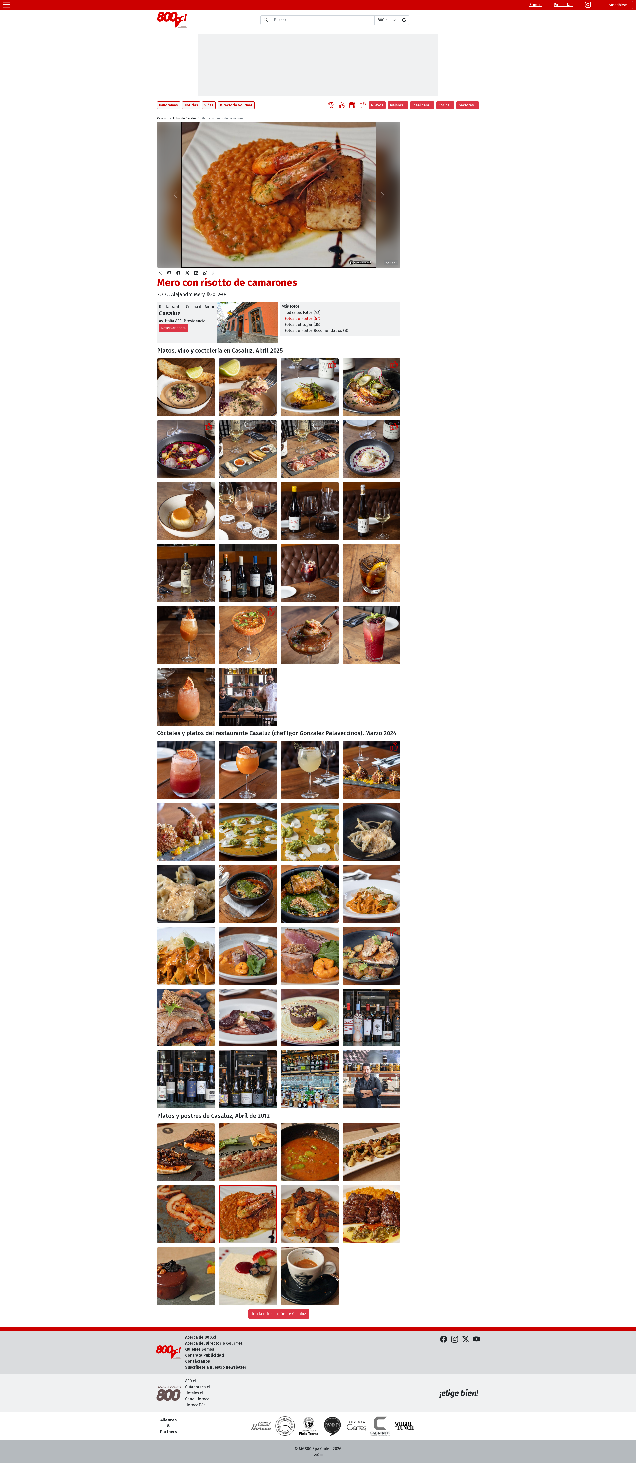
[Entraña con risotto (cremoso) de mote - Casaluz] (371, 1214)
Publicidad (563, 4)
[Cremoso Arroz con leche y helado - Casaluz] (371, 449)
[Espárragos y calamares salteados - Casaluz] (371, 1152)
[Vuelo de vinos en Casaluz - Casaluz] (248, 511)
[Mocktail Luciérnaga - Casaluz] (371, 635)
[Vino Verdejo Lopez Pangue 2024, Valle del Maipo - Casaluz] (186, 573)
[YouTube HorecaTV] (476, 1339)
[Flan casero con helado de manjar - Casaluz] (186, 511)
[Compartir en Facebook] (178, 273)
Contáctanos (197, 1361)
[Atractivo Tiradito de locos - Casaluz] (248, 832)
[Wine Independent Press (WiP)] (333, 1426)
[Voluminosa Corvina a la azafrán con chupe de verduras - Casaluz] (310, 387)
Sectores (466, 105)
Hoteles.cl (194, 1393)
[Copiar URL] (214, 273)
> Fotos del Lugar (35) (301, 324)
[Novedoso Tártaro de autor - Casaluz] (186, 387)
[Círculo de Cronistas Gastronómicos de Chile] (285, 1426)
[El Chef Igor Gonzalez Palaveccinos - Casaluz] (371, 1079)
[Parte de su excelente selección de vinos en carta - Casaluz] (371, 1017)
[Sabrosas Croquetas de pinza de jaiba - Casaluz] (371, 770)
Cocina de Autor (200, 306)
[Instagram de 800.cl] (454, 1339)
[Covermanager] (380, 1426)
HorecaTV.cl (195, 1405)
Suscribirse (618, 5)
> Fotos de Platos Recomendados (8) (315, 330)
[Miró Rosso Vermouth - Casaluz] (371, 573)
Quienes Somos (199, 1349)
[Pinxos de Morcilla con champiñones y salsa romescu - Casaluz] (186, 1152)
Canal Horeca (197, 1399)
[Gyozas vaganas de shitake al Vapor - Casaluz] (371, 832)
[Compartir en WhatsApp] (205, 273)
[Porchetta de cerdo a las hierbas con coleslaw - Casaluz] (371, 387)
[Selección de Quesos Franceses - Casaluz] (248, 449)
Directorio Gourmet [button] (236, 105)
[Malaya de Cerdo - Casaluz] (186, 1214)
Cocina (443, 105)
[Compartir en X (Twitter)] (187, 273)
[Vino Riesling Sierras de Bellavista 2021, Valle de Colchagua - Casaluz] (371, 511)
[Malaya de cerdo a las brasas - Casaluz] (371, 956)
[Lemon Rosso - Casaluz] (186, 635)
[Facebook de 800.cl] (443, 1339)
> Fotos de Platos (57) (301, 318)
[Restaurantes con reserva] (362, 105)
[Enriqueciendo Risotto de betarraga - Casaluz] (186, 449)
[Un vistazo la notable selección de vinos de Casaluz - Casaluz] (248, 573)
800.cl (190, 1381)
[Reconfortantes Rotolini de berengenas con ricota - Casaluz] (248, 894)
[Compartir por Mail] (169, 273)
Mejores (396, 105)
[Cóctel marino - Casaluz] (248, 635)
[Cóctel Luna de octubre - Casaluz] (186, 770)
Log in (318, 1454)
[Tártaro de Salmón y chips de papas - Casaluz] (248, 1152)
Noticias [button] (191, 105)
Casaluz (162, 118)
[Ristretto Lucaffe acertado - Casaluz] (310, 1276)
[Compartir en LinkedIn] (196, 273)
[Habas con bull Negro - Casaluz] (310, 1152)
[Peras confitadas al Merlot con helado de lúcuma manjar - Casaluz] (248, 1017)
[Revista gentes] (356, 1426)
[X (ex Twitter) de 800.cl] (465, 1339)
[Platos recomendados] (342, 105)
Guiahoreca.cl (197, 1387)
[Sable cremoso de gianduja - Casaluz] (310, 1017)
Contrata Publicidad (204, 1355)
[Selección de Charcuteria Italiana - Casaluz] (310, 449)
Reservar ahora (173, 328)
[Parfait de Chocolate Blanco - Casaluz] (248, 1276)
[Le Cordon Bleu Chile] (309, 1426)
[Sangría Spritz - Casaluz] (310, 573)
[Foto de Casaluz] (248, 697)
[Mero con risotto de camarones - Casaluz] (248, 1214)
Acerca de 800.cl (200, 1337)
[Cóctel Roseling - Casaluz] (310, 770)
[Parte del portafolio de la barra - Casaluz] (310, 1079)
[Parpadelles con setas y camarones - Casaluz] (310, 1214)
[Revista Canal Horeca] (261, 1426)
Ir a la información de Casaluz (279, 1313)
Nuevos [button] (377, 105)
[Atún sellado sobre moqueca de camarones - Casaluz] (248, 956)
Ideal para (420, 105)
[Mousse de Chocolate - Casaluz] (186, 1276)
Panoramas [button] (168, 105)
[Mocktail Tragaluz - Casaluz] (186, 697)
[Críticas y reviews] (352, 105)
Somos (535, 4)
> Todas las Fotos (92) (301, 312)
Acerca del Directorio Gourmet (213, 1343)
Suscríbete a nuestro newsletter (215, 1367)
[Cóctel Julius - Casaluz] (248, 770)
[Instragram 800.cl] (588, 4)
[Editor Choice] (331, 105)
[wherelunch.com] (404, 1426)
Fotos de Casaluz (184, 118)
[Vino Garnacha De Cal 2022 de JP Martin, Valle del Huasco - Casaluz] (310, 511)
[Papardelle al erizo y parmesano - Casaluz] (371, 894)
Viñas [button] (208, 105)
